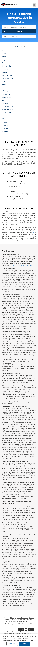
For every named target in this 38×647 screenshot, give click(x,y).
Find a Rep (28, 619)
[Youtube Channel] (29, 629)
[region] (19, 640)
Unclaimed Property (22, 621)
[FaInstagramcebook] (32, 629)
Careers (13, 619)
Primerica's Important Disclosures (22, 265)
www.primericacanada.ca (22, 625)
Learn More (12, 643)
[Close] (35, 637)
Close (24, 643)
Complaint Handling (10, 621)
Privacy (12, 618)
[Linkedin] (26, 629)
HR (19, 619)
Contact (22, 619)
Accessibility (7, 623)
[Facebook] (22, 629)
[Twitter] (19, 629)
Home (13, 46)
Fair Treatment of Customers (25, 623)
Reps (18, 46)
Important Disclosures (21, 618)
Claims (14, 623)
